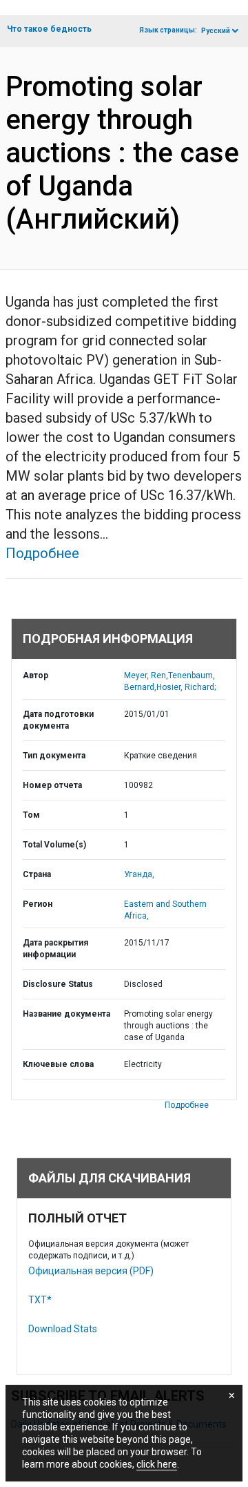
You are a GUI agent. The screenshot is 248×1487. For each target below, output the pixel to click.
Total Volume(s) (54, 845)
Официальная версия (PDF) (91, 1270)
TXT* (40, 1299)
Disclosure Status (58, 984)
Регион (37, 904)
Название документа (66, 1014)
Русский (215, 31)
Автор (35, 675)
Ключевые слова (58, 1064)
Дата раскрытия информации (55, 948)
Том (31, 815)
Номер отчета (52, 785)
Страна (37, 874)
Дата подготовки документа (58, 720)
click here (156, 1464)
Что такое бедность (49, 29)
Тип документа (54, 755)
